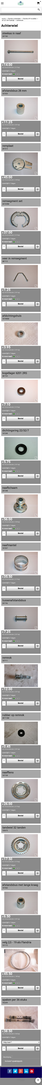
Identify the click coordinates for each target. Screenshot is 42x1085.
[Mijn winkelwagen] (38, 3)
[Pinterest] (31, 1071)
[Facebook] (10, 1071)
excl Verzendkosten (8, 67)
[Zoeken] (39, 9)
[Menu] (2, 3)
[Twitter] (15, 1071)
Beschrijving (7, 1057)
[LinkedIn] (26, 1071)
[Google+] (20, 1071)
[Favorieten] (38, 79)
